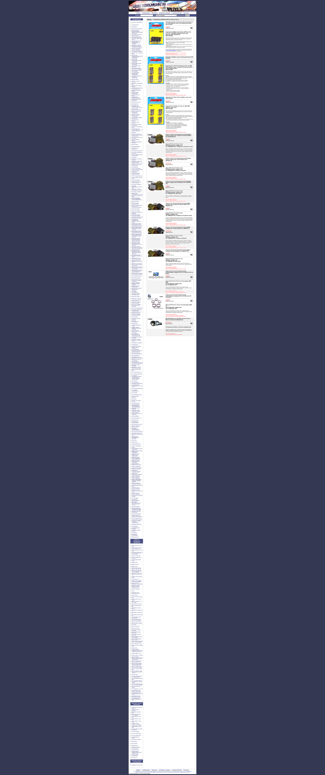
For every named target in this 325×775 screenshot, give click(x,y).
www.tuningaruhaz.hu (135, 773)
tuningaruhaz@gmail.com (171, 50)
